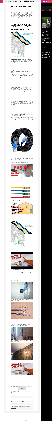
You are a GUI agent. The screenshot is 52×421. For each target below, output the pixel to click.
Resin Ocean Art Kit (20, 391)
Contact (8, 1)
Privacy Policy (12, 1)
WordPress (21, 417)
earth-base (46, 1)
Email (23, 401)
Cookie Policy (16, 1)
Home (5, 1)
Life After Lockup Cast (29, 391)
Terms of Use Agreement (26, 1)
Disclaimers (20, 1)
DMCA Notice (32, 1)
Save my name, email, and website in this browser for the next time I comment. (21, 406)
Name (12, 401)
